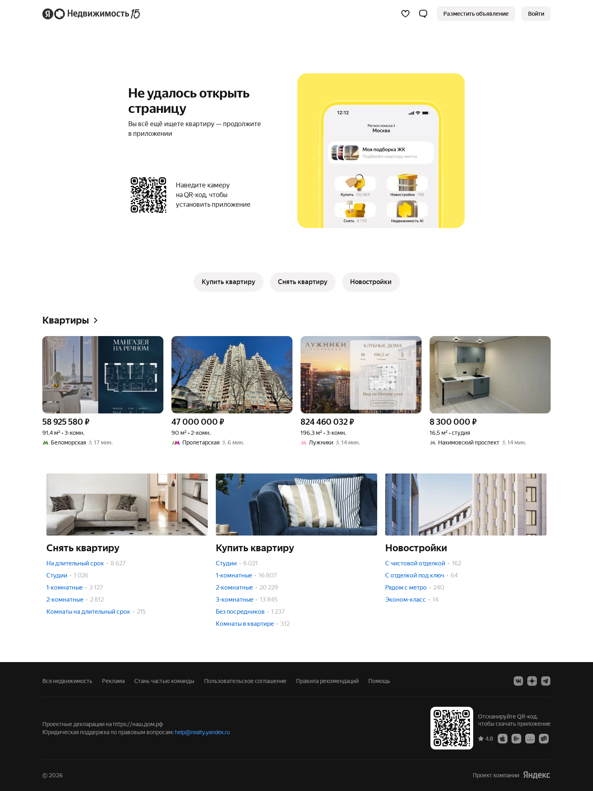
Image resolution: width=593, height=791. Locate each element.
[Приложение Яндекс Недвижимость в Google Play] (516, 738)
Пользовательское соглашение (245, 681)
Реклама (113, 681)
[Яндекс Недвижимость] (91, 13)
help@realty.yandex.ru (202, 732)
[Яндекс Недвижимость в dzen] (532, 681)
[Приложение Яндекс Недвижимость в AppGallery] (530, 738)
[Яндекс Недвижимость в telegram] (546, 681)
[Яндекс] (536, 775)
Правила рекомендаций (327, 681)
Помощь (379, 681)
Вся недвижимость (67, 681)
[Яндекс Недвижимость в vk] (518, 681)
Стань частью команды (164, 681)
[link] (536, 13)
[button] (423, 13)
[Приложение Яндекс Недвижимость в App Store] (502, 738)
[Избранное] (405, 13)
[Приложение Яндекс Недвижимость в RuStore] (544, 738)
